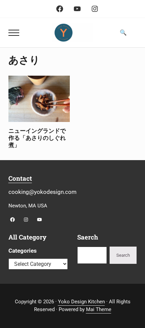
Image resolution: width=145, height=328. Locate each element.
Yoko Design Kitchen (81, 302)
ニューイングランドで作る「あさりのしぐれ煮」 (37, 138)
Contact (20, 178)
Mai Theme (98, 309)
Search (123, 255)
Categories (22, 251)
